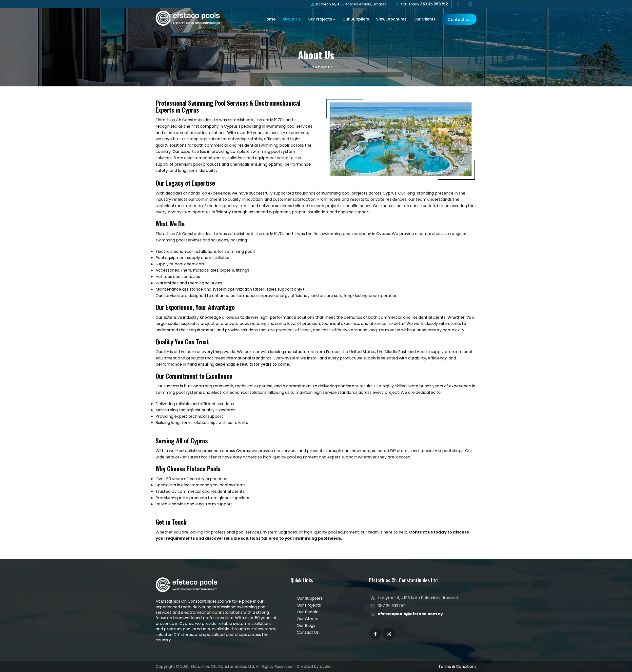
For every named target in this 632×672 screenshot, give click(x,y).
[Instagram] (389, 634)
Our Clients (425, 19)
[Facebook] (375, 634)
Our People (307, 612)
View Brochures (391, 19)
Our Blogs (306, 625)
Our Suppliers (355, 19)
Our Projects (320, 19)
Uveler (326, 666)
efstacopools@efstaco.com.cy (410, 614)
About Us (291, 19)
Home (270, 19)
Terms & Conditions (457, 666)
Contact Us (459, 19)
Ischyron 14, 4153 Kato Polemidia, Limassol (351, 4)
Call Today (424, 4)
